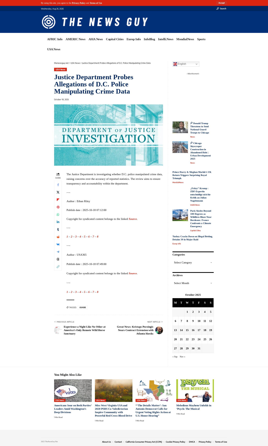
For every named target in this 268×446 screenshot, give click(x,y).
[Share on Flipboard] (58, 199)
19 (210, 330)
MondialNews (177, 182)
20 (175, 339)
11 (204, 321)
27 (175, 348)
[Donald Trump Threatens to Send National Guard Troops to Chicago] (180, 127)
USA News (60, 69)
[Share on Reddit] (58, 237)
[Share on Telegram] (58, 251)
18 (204, 330)
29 (187, 348)
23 (193, 339)
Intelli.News (195, 205)
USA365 (82, 307)
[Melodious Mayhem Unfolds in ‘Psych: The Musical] (195, 390)
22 (187, 339)
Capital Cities (195, 230)
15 (187, 330)
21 (181, 339)
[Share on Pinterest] (58, 207)
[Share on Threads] (58, 259)
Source (133, 218)
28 (181, 348)
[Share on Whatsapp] (58, 214)
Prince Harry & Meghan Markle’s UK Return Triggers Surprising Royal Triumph (191, 175)
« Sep (174, 356)
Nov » (182, 356)
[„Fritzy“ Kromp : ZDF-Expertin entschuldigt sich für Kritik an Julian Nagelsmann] (180, 193)
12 (210, 321)
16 (193, 330)
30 (193, 348)
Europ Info (176, 244)
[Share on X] (58, 192)
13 (175, 330)
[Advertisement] (199, 95)
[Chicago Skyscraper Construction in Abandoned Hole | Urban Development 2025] (180, 147)
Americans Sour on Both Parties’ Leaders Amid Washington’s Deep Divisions (73, 409)
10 (199, 321)
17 (199, 330)
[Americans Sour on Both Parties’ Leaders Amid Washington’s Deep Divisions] (73, 390)
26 (210, 339)
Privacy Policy (78, 3)
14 (181, 330)
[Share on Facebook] (58, 184)
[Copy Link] (58, 266)
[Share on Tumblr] (58, 229)
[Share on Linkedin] (58, 222)
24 (199, 339)
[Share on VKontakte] (58, 244)
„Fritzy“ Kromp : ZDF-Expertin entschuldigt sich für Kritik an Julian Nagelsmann (200, 194)
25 (204, 339)
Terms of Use (96, 3)
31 (199, 348)
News (192, 137)
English (181, 64)
